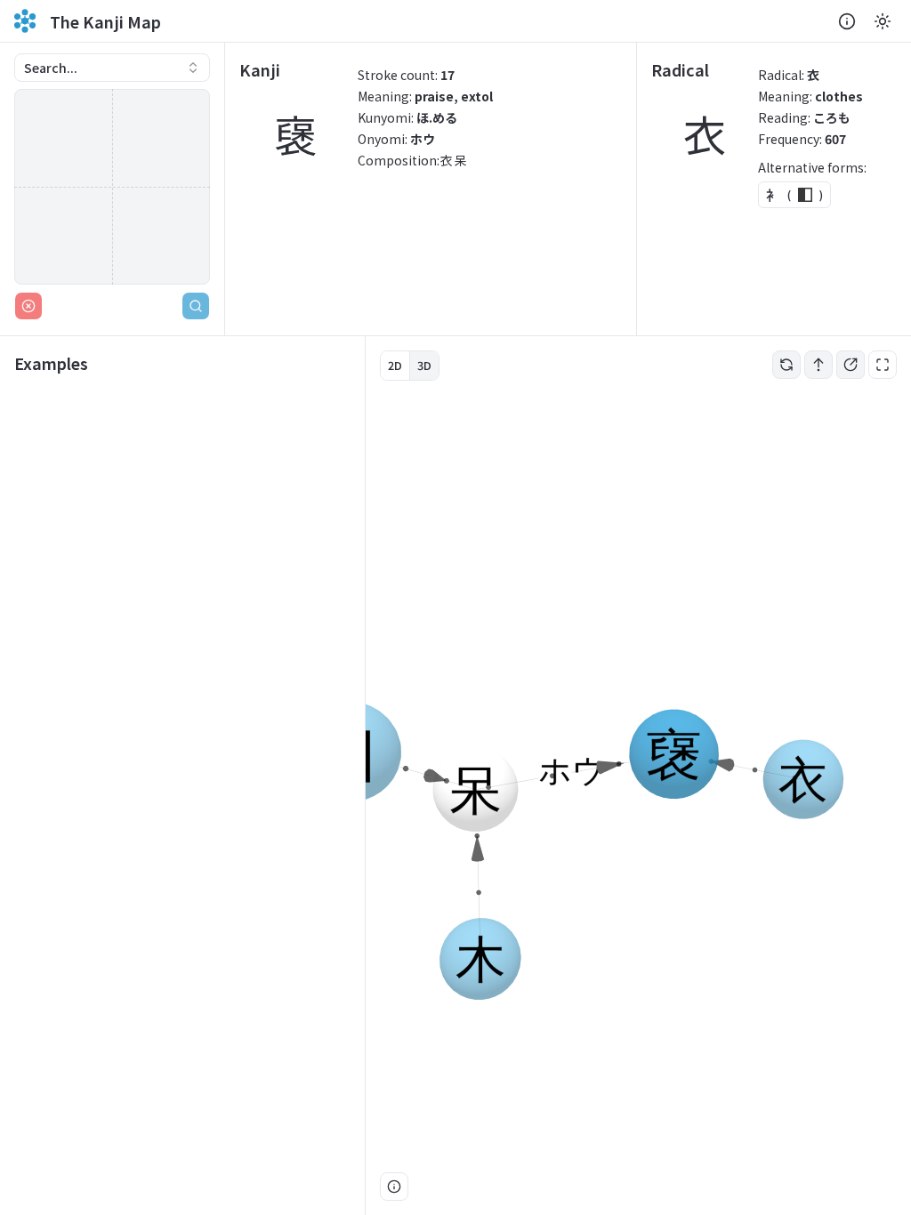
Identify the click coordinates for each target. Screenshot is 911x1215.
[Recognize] (195, 306)
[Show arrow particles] (818, 364)
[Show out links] (850, 364)
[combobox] (112, 67)
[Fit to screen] (882, 364)
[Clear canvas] (28, 306)
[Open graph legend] (394, 1186)
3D (424, 365)
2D (395, 365)
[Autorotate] (786, 364)
